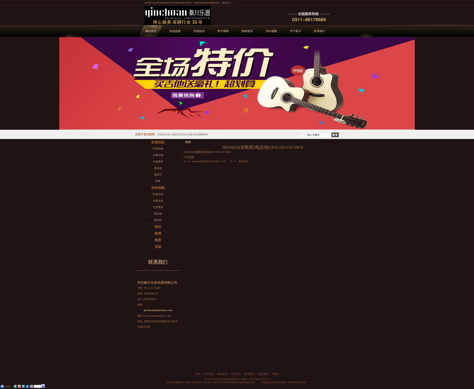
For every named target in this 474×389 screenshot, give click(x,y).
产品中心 (236, 374)
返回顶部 (263, 374)
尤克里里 (158, 161)
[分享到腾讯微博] (23, 386)
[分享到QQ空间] (15, 386)
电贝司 (158, 174)
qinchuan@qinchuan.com (157, 310)
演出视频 (271, 31)
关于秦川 (295, 31)
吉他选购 (175, 31)
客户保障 (223, 31)
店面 (158, 247)
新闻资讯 (247, 31)
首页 (197, 374)
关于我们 (208, 374)
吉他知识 (199, 31)
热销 (158, 233)
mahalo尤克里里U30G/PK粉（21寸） (210, 161)
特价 (158, 227)
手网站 (275, 374)
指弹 (158, 181)
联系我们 (319, 31)
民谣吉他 (158, 148)
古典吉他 (158, 155)
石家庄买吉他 (179, 134)
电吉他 (158, 168)
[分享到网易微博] (31, 386)
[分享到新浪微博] (19, 386)
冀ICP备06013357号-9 (260, 379)
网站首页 (150, 31)
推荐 (158, 240)
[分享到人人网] (27, 386)
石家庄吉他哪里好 (197, 134)
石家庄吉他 (185, 2)
